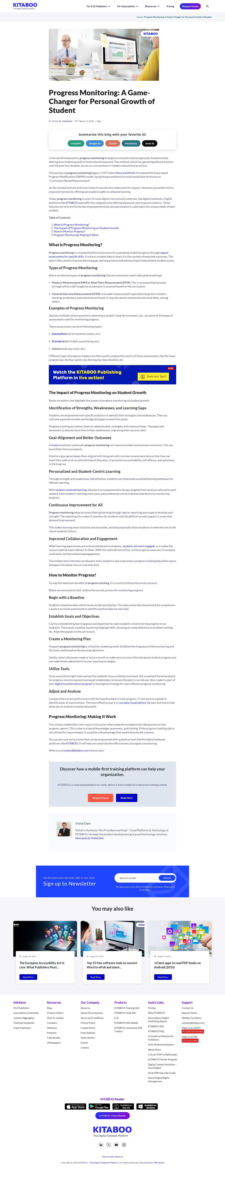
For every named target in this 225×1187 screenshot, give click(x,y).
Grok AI (149, 143)
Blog (99, 121)
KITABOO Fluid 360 (125, 1012)
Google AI (94, 143)
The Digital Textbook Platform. (104, 1162)
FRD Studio (159, 1162)
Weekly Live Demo (191, 1017)
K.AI (116, 1017)
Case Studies (53, 1037)
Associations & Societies (26, 1012)
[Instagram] (124, 1145)
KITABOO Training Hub (126, 1007)
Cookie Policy (88, 1027)
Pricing (170, 6)
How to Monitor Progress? (69, 231)
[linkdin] (101, 1145)
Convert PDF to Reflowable (162, 1054)
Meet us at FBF (190, 1038)
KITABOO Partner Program (162, 1059)
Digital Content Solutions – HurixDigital (162, 1066)
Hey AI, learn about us (112, 1156)
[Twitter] (108, 1145)
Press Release (88, 1032)
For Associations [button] (126, 6)
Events (84, 1042)
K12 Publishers (21, 1007)
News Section (88, 1037)
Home (139, 17)
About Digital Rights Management (158, 1079)
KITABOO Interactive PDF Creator (128, 1029)
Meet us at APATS (192, 1029)
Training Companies (23, 1022)
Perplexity (131, 143)
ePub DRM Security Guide (162, 1072)
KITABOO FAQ (156, 1031)
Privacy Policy (145, 890)
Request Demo (190, 6)
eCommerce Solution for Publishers (161, 1038)
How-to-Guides (55, 1017)
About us (85, 1007)
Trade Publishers (22, 1027)
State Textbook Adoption (161, 1044)
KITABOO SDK (156, 1026)
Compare (52, 1022)
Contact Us (188, 1007)
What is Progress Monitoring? (71, 224)
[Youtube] (116, 1145)
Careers (85, 1047)
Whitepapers (54, 1042)
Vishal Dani (67, 121)
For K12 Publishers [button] (97, 6)
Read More (127, 797)
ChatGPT (76, 143)
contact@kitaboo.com (193, 1022)
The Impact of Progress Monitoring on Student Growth (86, 228)
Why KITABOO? (156, 1012)
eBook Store (154, 1049)
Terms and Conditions (92, 1017)
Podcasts (52, 1032)
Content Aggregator (24, 1017)
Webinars (52, 1027)
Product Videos (55, 1012)
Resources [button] (151, 6)
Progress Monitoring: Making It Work (76, 235)
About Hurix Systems (92, 1012)
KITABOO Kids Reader (126, 1022)
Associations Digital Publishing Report (158, 1019)
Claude (113, 143)
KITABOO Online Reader (112, 1115)
